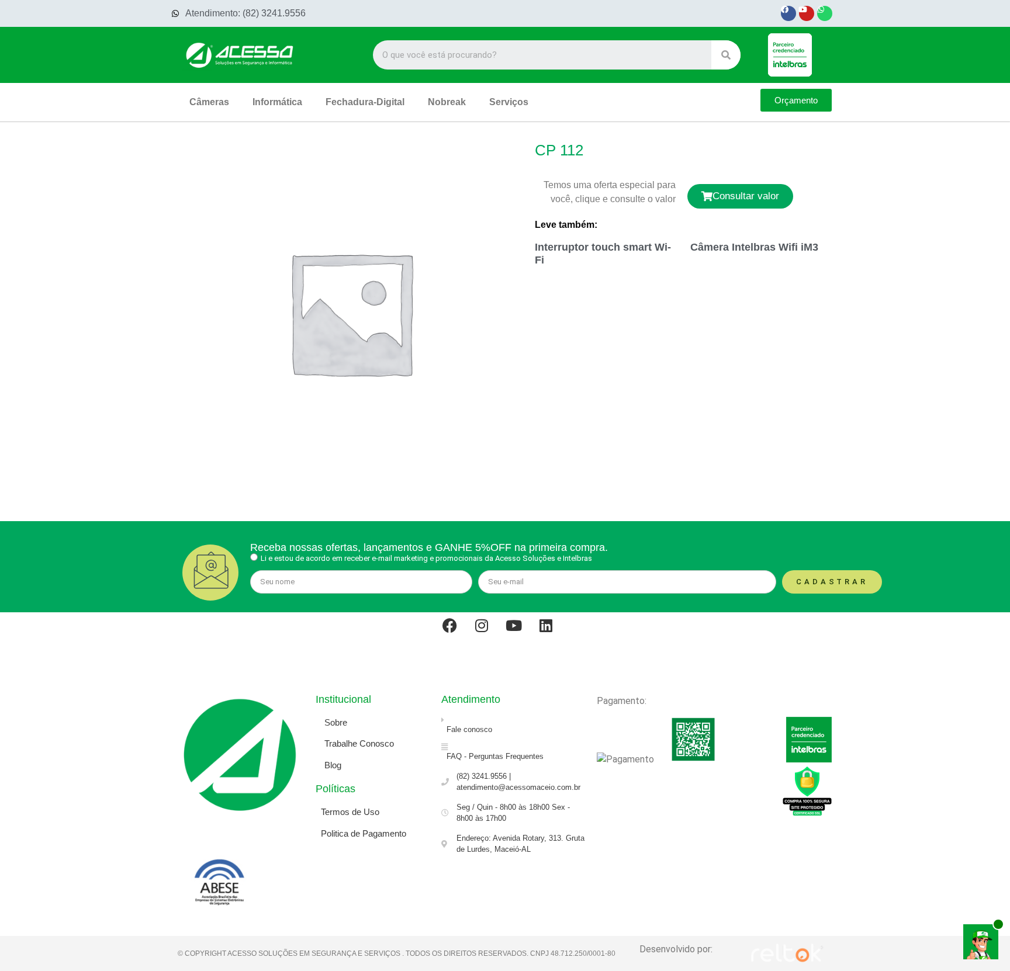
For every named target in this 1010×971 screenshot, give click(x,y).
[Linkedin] (553, 632)
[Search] (726, 55)
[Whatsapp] (824, 13)
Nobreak (447, 102)
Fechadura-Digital (365, 102)
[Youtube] (806, 13)
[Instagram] (489, 632)
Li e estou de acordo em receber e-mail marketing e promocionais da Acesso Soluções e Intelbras (426, 558)
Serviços (508, 102)
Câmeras (209, 102)
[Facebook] (788, 13)
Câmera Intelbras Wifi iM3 (754, 247)
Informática (277, 102)
